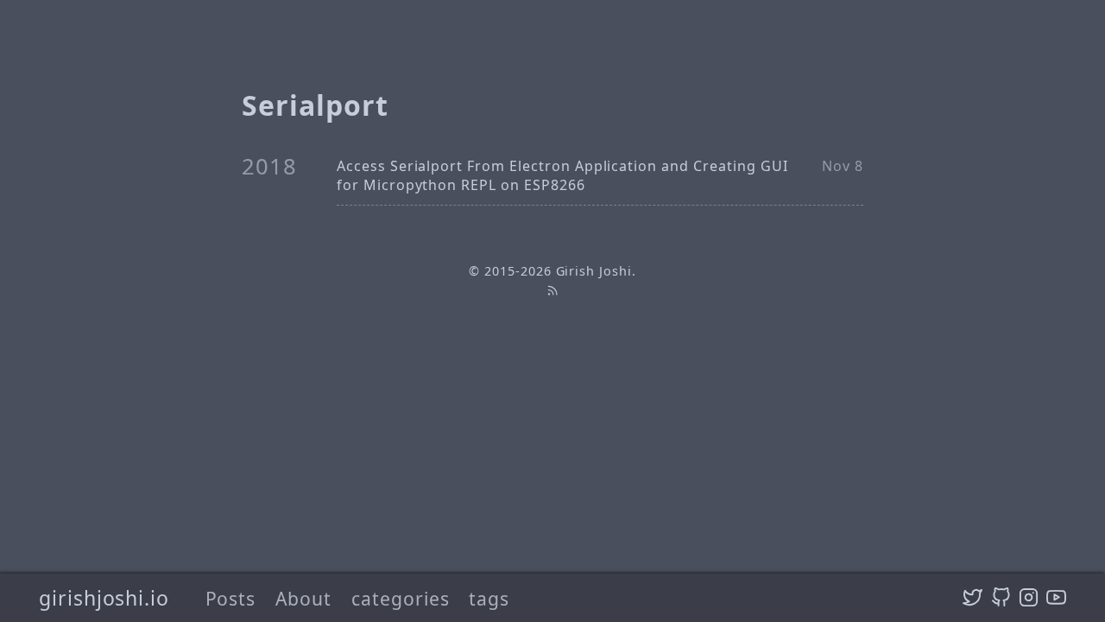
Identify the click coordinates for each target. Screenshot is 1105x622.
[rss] (552, 290)
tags (489, 598)
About (303, 598)
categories (400, 598)
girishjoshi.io (104, 598)
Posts (230, 598)
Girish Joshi (594, 271)
